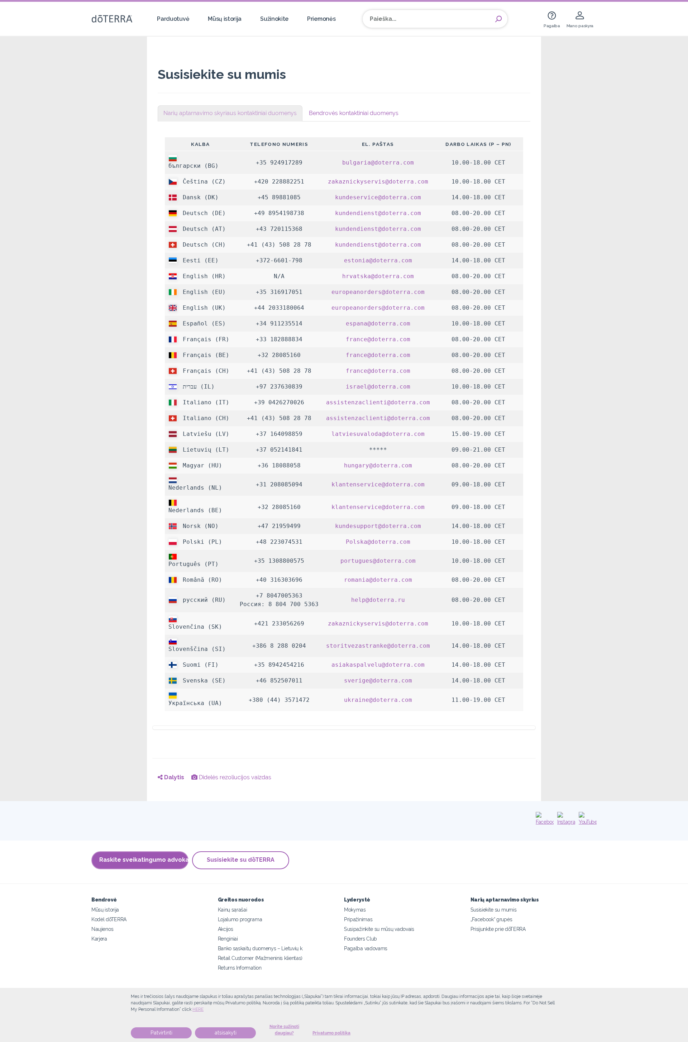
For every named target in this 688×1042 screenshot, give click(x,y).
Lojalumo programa (240, 919)
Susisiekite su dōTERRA (240, 859)
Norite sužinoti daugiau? (284, 1030)
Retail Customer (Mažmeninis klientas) (260, 958)
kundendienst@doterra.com (378, 213)
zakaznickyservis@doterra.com (378, 181)
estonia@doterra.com (378, 260)
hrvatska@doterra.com (378, 276)
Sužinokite (274, 18)
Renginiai (228, 939)
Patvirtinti (161, 1033)
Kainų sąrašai (232, 910)
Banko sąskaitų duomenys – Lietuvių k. (261, 948)
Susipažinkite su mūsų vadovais (379, 929)
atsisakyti (225, 1033)
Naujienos (102, 929)
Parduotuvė (173, 18)
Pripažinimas (358, 919)
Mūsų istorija (225, 18)
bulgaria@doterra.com (378, 162)
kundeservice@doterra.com (378, 197)
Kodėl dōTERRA (108, 919)
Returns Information (240, 968)
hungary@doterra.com (378, 465)
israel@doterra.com (378, 386)
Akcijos (225, 929)
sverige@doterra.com (378, 680)
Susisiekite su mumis (493, 910)
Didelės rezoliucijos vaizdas (234, 777)
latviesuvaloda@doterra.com (378, 433)
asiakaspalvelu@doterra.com (378, 664)
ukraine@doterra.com (378, 699)
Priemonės (321, 18)
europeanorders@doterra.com (378, 292)
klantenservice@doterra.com (378, 484)
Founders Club (360, 939)
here (198, 1009)
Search (498, 19)
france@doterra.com (378, 339)
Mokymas (355, 910)
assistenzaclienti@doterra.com (378, 402)
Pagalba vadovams (365, 948)
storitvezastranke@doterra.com (378, 645)
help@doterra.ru (378, 599)
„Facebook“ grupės (491, 919)
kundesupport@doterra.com (378, 526)
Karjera (99, 939)
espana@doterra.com (378, 323)
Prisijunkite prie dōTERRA (498, 929)
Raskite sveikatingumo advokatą (143, 859)
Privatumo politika (331, 1033)
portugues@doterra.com (378, 560)
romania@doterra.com (378, 579)
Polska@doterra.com (378, 541)
